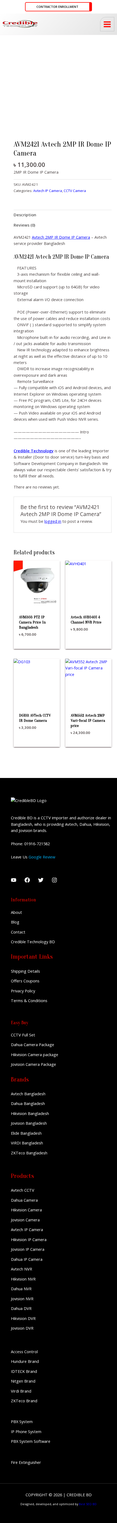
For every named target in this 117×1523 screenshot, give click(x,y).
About (16, 912)
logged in (52, 521)
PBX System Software (30, 1441)
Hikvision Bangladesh (30, 1113)
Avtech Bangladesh (28, 1093)
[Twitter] (41, 880)
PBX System (22, 1421)
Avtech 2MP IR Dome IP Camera (61, 237)
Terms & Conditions (29, 1000)
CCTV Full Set (23, 1034)
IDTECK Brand (24, 1371)
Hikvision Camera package (34, 1054)
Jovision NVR (22, 1298)
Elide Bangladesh (26, 1133)
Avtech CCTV (22, 1190)
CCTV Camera (75, 190)
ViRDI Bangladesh (27, 1142)
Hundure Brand (25, 1361)
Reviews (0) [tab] (24, 225)
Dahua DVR (21, 1308)
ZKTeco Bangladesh (29, 1152)
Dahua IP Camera (26, 1259)
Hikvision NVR (23, 1279)
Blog (15, 922)
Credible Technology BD (33, 941)
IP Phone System (26, 1431)
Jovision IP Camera (27, 1249)
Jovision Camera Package (33, 1064)
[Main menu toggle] (107, 24)
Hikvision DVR (23, 1318)
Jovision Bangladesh (29, 1123)
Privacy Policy (23, 990)
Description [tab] (25, 214)
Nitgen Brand (23, 1381)
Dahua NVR (21, 1288)
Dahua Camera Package (32, 1044)
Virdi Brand (21, 1391)
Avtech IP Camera (47, 190)
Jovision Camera (25, 1219)
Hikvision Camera (26, 1209)
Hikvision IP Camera (29, 1239)
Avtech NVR (21, 1269)
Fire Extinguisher (26, 1462)
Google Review (42, 857)
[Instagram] (54, 880)
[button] (58, 7)
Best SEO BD (88, 1504)
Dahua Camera (24, 1200)
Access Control (24, 1351)
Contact (18, 932)
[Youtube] (13, 880)
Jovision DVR (22, 1328)
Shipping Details (25, 971)
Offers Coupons (25, 980)
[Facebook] (27, 880)
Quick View (37, 601)
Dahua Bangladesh (28, 1103)
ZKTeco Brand (24, 1400)
